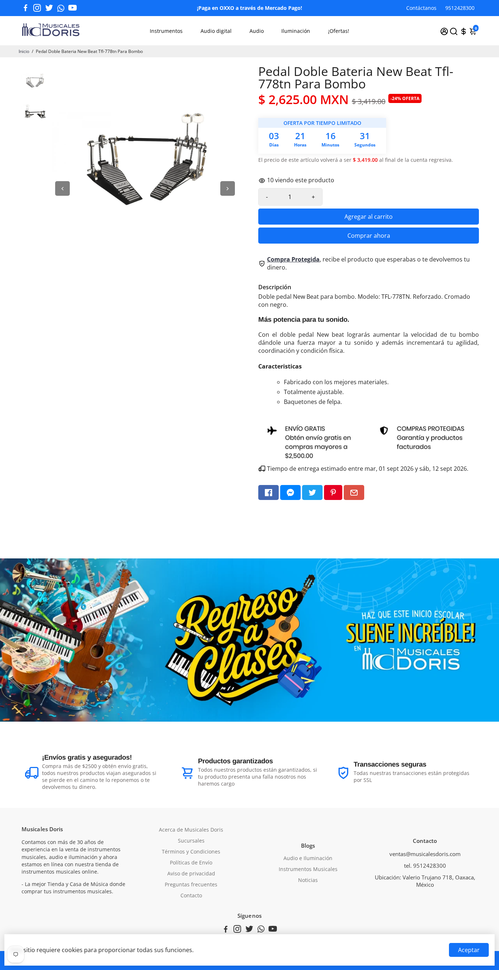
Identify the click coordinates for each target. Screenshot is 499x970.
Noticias (308, 880)
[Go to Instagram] (37, 8)
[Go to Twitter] (49, 8)
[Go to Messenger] (290, 492)
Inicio (24, 51)
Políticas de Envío (191, 862)
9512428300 (460, 7)
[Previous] (62, 188)
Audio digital (216, 30)
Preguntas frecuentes (191, 884)
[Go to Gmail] (354, 492)
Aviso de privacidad (191, 873)
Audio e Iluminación (307, 858)
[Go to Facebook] (26, 8)
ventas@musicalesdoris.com (425, 854)
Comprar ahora (368, 236)
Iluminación (295, 30)
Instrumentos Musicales (308, 869)
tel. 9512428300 (425, 865)
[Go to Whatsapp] (61, 8)
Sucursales (191, 840)
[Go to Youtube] (72, 8)
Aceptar (469, 950)
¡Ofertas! (338, 30)
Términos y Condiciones (191, 851)
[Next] (227, 188)
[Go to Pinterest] (333, 492)
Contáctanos (421, 7)
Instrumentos (166, 30)
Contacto (191, 895)
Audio (257, 30)
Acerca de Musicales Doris (191, 829)
